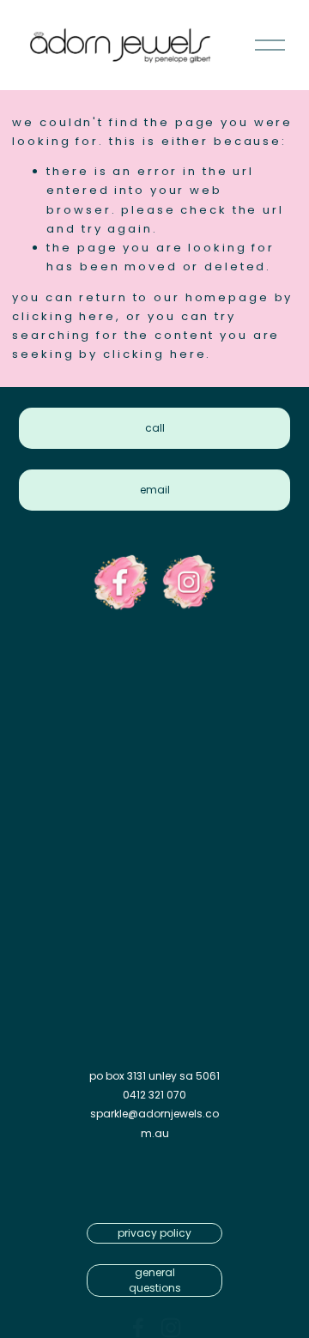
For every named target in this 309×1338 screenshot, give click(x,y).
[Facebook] (138, 1327)
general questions (155, 1280)
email (155, 489)
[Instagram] (171, 1327)
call (155, 428)
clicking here (63, 316)
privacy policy (154, 1233)
